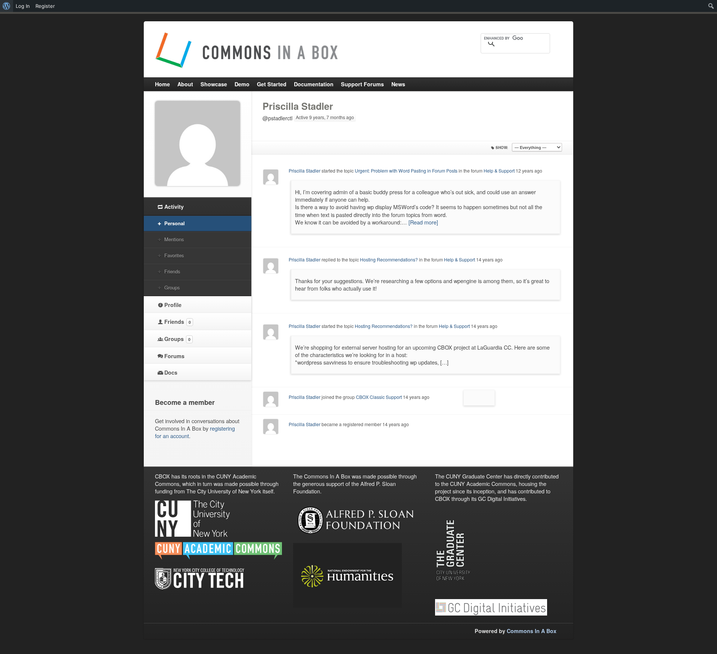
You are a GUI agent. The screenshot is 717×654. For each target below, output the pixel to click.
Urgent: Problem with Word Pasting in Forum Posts (406, 170)
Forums (174, 356)
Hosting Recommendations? (389, 259)
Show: (502, 147)
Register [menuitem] (45, 6)
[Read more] (423, 222)
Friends (172, 271)
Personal (174, 223)
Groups (172, 287)
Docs (170, 372)
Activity (174, 206)
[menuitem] (6, 6)
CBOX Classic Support (379, 397)
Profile (172, 305)
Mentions (174, 239)
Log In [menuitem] (23, 6)
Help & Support (499, 170)
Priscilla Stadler (298, 106)
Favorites (174, 255)
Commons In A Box (531, 631)
